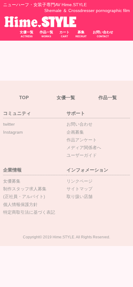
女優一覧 (26, 34)
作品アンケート (81, 139)
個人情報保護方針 (20, 204)
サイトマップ (79, 188)
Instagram (13, 132)
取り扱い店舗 (79, 196)
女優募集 (11, 181)
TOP (24, 97)
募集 (81, 34)
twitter (9, 124)
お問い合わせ (103, 34)
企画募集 (75, 132)
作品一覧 (46, 34)
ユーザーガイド (81, 155)
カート (64, 34)
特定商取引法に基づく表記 (29, 212)
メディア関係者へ (83, 147)
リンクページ (79, 181)
